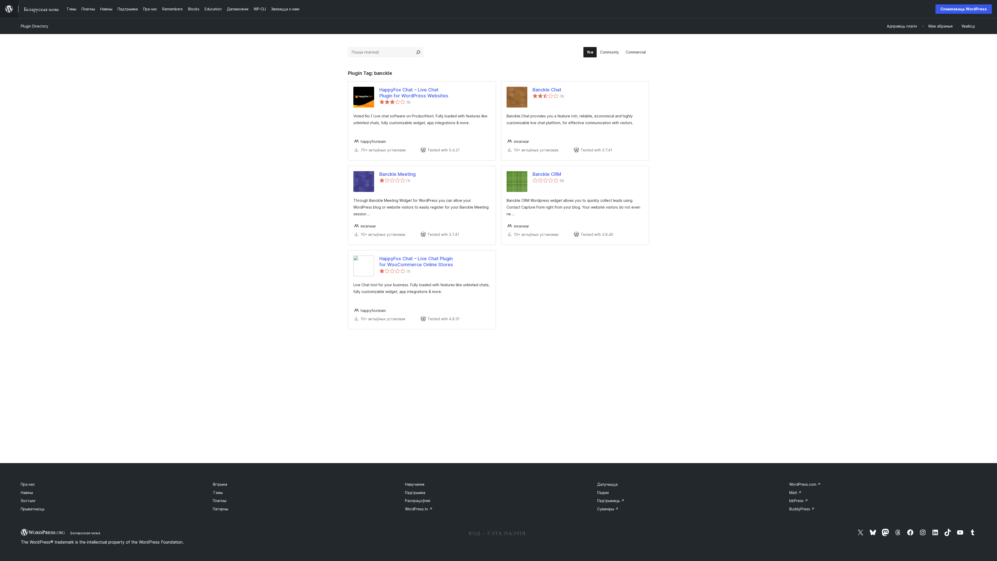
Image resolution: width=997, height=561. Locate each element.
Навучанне (415, 484)
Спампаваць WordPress (963, 9)
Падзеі (603, 492)
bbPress (798, 500)
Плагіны (219, 500)
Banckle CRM (547, 174)
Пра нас (28, 484)
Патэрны (220, 509)
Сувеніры (607, 509)
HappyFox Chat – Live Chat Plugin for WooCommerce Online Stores (416, 261)
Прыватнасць (33, 509)
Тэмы (218, 492)
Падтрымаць (610, 500)
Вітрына (220, 484)
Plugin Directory (34, 26)
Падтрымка (415, 492)
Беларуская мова (85, 533)
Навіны (27, 492)
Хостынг (28, 500)
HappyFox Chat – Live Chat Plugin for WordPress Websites (413, 92)
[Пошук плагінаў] (418, 52)
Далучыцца (607, 484)
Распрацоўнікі (417, 500)
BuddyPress (801, 509)
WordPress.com (805, 484)
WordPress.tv (419, 509)
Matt (795, 492)
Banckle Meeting (397, 174)
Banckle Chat (547, 89)
